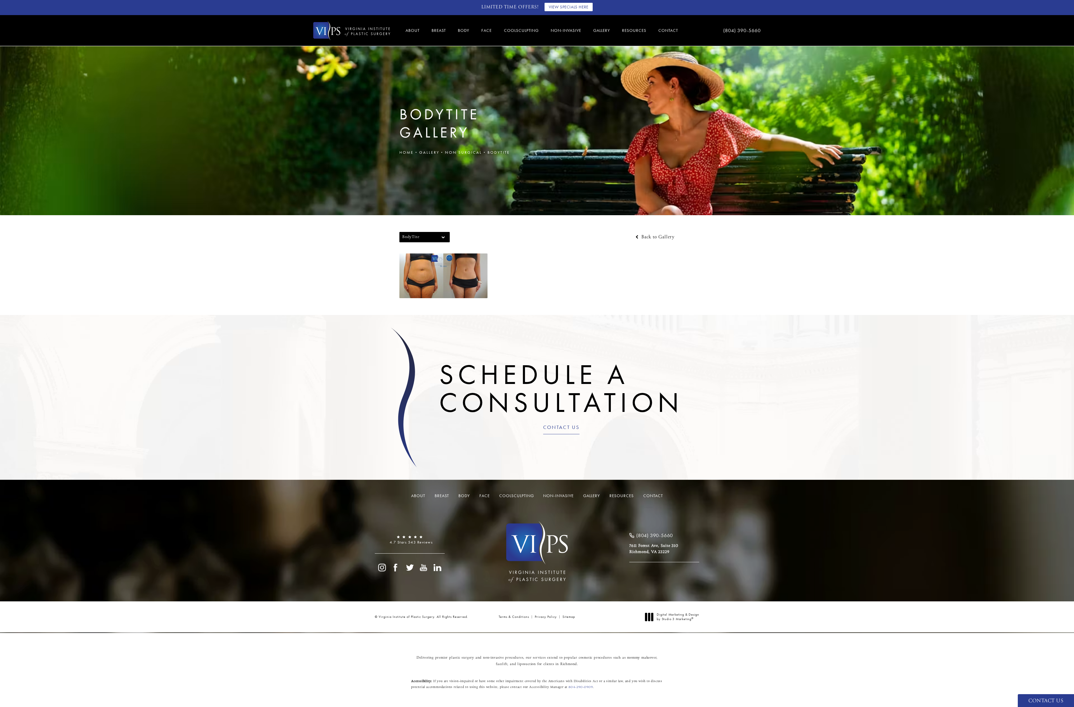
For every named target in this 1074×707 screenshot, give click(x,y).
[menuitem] (413, 30)
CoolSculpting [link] (521, 30)
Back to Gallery (657, 237)
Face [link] (486, 30)
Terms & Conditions (514, 617)
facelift (501, 664)
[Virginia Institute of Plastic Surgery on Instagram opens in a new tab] (382, 567)
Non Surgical (463, 152)
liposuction (526, 664)
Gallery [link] (601, 30)
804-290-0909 (581, 687)
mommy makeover (641, 658)
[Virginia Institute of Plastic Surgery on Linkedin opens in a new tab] (437, 567)
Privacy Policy (546, 617)
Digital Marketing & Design (677, 617)
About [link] (413, 30)
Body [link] (463, 30)
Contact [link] (668, 30)
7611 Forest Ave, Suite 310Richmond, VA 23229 (653, 549)
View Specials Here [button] (568, 7)
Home (406, 152)
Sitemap (568, 617)
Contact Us (561, 427)
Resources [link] (634, 30)
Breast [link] (439, 30)
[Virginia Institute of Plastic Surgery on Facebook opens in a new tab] (396, 567)
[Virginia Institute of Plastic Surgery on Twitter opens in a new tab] (409, 567)
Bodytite (498, 152)
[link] (724, 30)
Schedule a (561, 388)
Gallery (429, 152)
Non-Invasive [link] (566, 30)
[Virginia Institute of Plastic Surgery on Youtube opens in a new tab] (423, 567)
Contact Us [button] (1045, 701)
